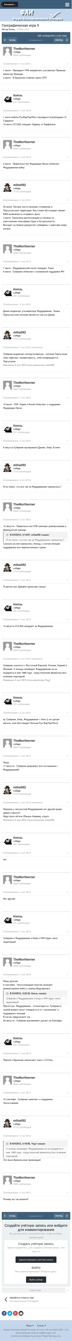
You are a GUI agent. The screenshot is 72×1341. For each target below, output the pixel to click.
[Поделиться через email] (21, 1313)
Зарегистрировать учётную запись (36, 1259)
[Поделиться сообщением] (67, 63)
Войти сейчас (36, 1279)
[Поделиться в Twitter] (9, 1313)
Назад (12, 40)
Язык (29, 1325)
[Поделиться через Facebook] (4, 1313)
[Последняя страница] (67, 40)
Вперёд (59, 40)
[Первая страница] (5, 40)
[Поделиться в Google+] (15, 1313)
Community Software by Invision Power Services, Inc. (36, 1335)
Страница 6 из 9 (36, 40)
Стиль (41, 1325)
